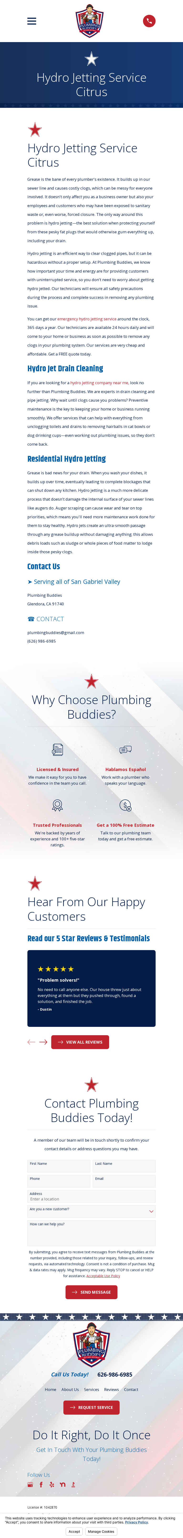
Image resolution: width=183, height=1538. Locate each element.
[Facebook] (41, 1484)
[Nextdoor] (62, 1484)
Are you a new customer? (49, 1209)
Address (36, 1194)
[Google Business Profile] (30, 1484)
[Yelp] (52, 1484)
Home (50, 1389)
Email (99, 1179)
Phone (35, 1179)
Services (91, 1389)
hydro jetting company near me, (99, 382)
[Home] (90, 21)
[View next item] (43, 1042)
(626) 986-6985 (41, 641)
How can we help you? (47, 1224)
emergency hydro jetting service (87, 319)
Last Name (103, 1164)
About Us (70, 1389)
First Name (38, 1164)
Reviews (111, 1389)
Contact (131, 1389)
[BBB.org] (73, 1484)
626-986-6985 (114, 1374)
